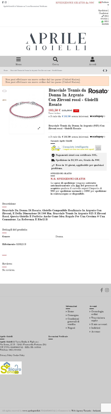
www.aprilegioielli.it (31, 411)
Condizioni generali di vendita (73, 322)
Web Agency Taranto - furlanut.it (86, 411)
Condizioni (103, 13)
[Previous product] (104, 71)
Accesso (95, 332)
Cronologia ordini (97, 313)
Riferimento (8, 244)
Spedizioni (103, 11)
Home (70, 311)
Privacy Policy (6, 355)
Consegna (73, 315)
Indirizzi (95, 328)
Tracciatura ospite (98, 319)
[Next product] (106, 71)
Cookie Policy (19, 355)
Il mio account (99, 324)
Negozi (71, 328)
